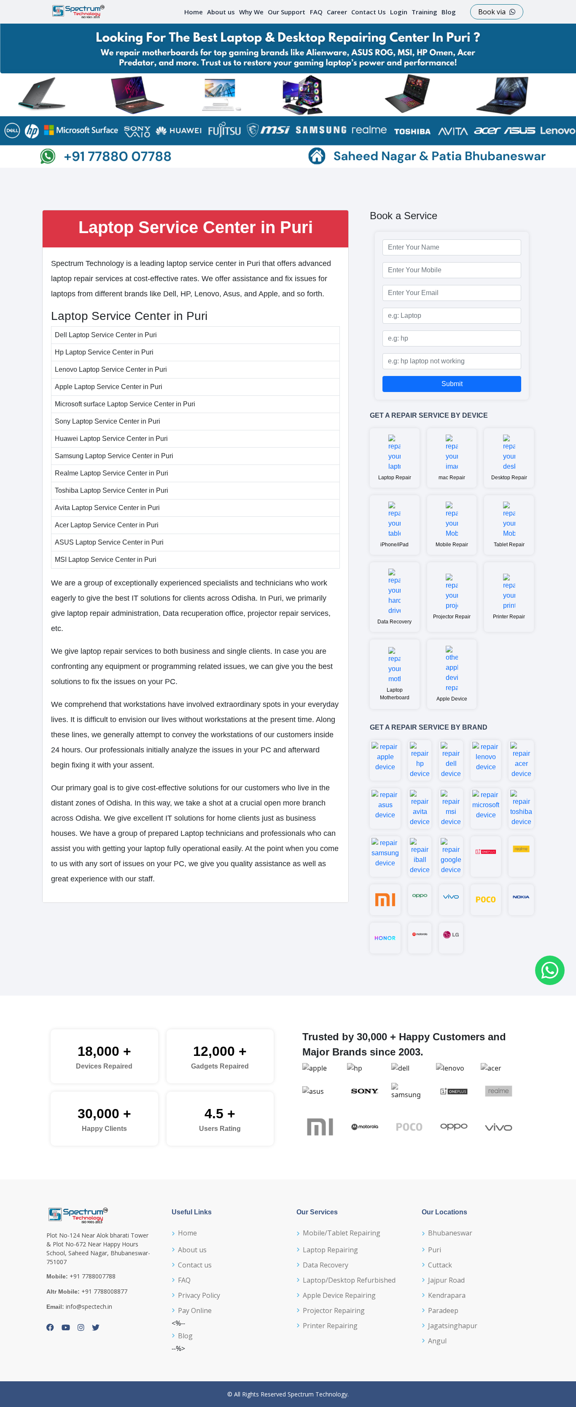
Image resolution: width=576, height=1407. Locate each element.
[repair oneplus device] (486, 856)
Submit (452, 383)
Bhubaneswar (450, 1233)
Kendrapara (447, 1295)
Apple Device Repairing (339, 1295)
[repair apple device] (385, 760)
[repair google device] (451, 856)
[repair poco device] (486, 899)
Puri (434, 1249)
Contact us (195, 1265)
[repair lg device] (451, 938)
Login (398, 12)
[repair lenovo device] (486, 760)
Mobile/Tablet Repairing (341, 1233)
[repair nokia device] (521, 899)
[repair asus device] (385, 808)
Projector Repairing (334, 1310)
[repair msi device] (451, 808)
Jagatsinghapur (452, 1325)
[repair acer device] (521, 760)
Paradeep (443, 1310)
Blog (448, 12)
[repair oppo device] (419, 899)
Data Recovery (325, 1265)
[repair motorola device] (419, 938)
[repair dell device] (451, 760)
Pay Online (195, 1310)
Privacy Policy (199, 1295)
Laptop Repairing (330, 1249)
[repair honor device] (385, 938)
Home (193, 12)
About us (221, 12)
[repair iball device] (419, 856)
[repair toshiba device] (521, 808)
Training (424, 12)
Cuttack (440, 1265)
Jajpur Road (446, 1280)
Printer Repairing (330, 1325)
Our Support (286, 12)
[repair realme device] (521, 856)
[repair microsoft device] (486, 808)
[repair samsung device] (385, 856)
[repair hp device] (419, 760)
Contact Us (368, 12)
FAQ (316, 12)
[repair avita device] (419, 808)
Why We (251, 12)
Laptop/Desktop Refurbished (349, 1280)
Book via (492, 11)
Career (337, 12)
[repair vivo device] (451, 899)
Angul (437, 1340)
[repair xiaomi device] (385, 899)
